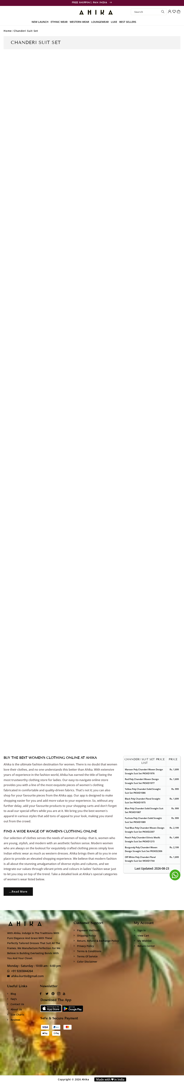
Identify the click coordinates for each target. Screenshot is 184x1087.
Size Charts (17, 1014)
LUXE (114, 22)
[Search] (163, 11)
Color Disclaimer (86, 961)
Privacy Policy (85, 946)
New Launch (40, 22)
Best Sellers (127, 22)
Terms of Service (87, 956)
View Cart (143, 935)
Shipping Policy (86, 935)
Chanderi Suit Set (26, 30)
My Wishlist (144, 940)
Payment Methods (88, 930)
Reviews (15, 1019)
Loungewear (100, 22)
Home (8, 30)
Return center (146, 946)
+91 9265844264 (22, 971)
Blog (13, 993)
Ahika (85, 1079)
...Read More (18, 891)
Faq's (13, 999)
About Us (16, 1009)
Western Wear (79, 22)
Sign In (141, 930)
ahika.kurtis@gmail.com (27, 976)
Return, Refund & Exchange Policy (97, 940)
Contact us (17, 1004)
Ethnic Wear (59, 22)
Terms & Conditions (88, 951)
